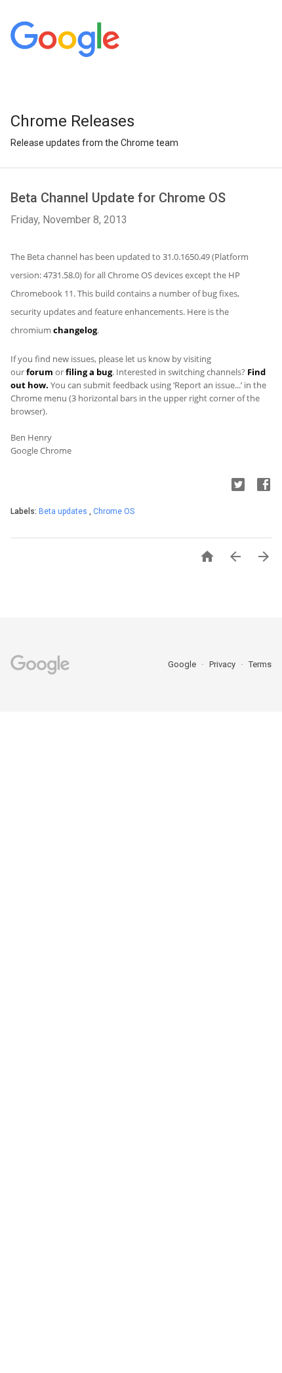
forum (39, 372)
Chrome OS (113, 511)
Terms (260, 664)
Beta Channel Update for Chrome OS (118, 198)
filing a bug (89, 372)
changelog (75, 330)
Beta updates (64, 511)
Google (183, 664)
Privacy (223, 664)
